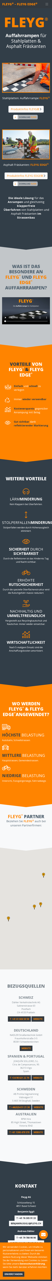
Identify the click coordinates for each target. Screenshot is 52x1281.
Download (27, 117)
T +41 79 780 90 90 (26, 1237)
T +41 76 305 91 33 (26, 1218)
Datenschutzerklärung (32, 1263)
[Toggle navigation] (47, 4)
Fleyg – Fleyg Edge (19, 4)
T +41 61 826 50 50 (19, 1019)
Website (37, 1019)
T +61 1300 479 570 (19, 1132)
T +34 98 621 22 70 (19, 1077)
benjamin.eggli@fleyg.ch (26, 1223)
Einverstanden (14, 1274)
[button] (34, 907)
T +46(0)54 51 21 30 (19, 1107)
